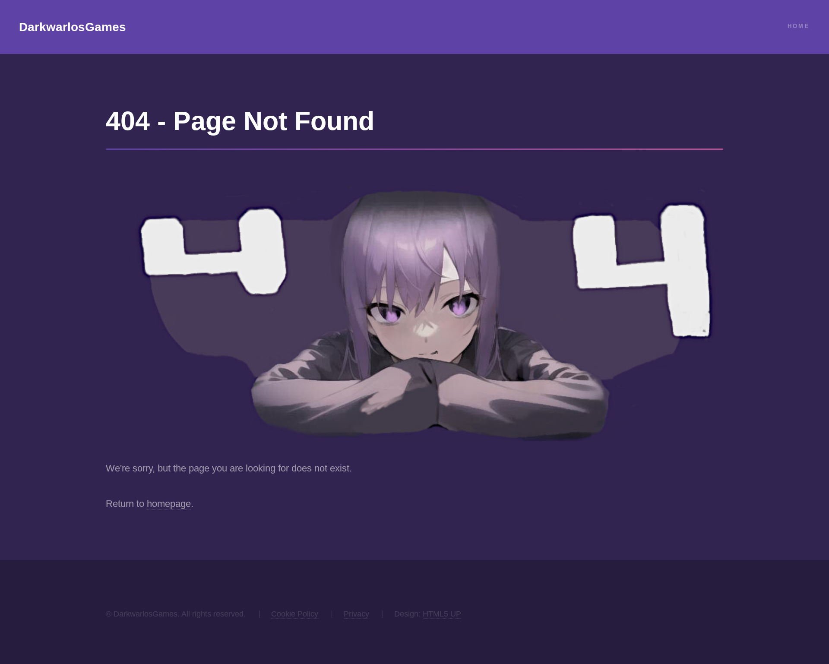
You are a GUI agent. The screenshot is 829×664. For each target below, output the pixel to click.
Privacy (356, 614)
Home (799, 26)
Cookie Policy (294, 614)
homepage (169, 503)
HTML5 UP (442, 614)
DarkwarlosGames (72, 27)
